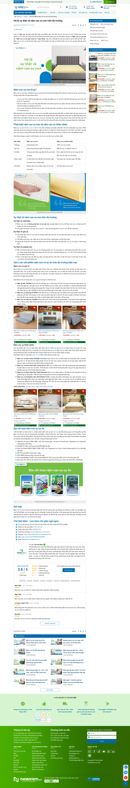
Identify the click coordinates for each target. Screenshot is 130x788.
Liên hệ (106, 12)
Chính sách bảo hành (38, 758)
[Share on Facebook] (78, 25)
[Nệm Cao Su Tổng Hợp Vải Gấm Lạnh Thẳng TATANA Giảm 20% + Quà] (50, 317)
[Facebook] (94, 751)
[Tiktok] (99, 751)
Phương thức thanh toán (39, 765)
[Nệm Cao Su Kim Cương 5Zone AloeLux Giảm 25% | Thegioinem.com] (93, 88)
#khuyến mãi (94, 24)
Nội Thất (16, 762)
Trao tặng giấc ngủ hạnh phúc (59, 738)
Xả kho (16, 765)
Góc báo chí (83, 12)
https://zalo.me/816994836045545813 (33, 537)
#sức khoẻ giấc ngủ (107, 24)
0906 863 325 (37, 529)
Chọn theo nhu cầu (20, 751)
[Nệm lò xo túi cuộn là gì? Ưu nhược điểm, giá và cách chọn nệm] (19, 642)
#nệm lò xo (104, 40)
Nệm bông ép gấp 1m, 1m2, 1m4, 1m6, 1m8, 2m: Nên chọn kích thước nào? (37, 671)
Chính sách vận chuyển (110, 7)
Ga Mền (16, 756)
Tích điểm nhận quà (56, 740)
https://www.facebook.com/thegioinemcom (37, 534)
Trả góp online (90, 7)
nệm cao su (36, 355)
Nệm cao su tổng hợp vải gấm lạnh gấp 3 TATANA (73, 331)
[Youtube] (104, 751)
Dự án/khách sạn (95, 12)
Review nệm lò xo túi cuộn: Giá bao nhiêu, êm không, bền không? (73, 641)
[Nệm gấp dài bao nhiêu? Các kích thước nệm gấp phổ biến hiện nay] (56, 672)
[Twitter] (89, 755)
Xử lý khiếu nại (36, 751)
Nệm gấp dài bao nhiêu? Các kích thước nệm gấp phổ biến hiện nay (74, 671)
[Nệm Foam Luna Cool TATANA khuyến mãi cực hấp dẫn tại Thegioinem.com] (93, 109)
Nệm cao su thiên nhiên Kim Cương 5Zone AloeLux (106, 86)
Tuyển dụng (54, 753)
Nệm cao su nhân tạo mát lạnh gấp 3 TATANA (25, 331)
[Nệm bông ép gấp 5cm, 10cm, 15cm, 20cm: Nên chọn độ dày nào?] (56, 652)
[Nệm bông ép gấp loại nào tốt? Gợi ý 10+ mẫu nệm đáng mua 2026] (56, 662)
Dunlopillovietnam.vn (75, 751)
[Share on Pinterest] (85, 25)
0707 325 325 (38, 527)
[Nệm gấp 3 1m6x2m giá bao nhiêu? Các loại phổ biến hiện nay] (56, 681)
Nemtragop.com (74, 753)
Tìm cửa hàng (73, 7)
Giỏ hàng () (110, 2)
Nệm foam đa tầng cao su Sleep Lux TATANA (106, 65)
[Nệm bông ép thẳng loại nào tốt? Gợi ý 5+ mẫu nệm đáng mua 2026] (19, 681)
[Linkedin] (113, 751)
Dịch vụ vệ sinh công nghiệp (20, 768)
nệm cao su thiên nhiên (34, 128)
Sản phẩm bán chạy (20, 772)
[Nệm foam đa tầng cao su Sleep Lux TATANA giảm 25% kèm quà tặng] (93, 67)
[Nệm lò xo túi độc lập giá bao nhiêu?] (19, 652)
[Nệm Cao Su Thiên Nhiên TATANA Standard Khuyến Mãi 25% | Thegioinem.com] (50, 401)
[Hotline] (126, 778)
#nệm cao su (94, 40)
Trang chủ (19, 16)
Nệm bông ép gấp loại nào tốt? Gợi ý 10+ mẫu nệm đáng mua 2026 (73, 661)
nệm (54, 432)
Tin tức (52, 12)
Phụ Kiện (16, 760)
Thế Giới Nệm (30, 25)
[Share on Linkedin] (83, 25)
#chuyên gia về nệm (96, 30)
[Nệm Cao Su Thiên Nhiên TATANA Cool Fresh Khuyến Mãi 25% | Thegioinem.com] (25, 401)
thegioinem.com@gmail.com (31, 539)
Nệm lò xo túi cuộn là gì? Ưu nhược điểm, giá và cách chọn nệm (36, 641)
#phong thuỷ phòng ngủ (97, 27)
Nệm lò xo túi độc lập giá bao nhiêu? (35, 651)
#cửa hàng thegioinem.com (98, 37)
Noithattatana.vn (74, 758)
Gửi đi (102, 741)
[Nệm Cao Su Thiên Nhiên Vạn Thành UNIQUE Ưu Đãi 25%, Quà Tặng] (74, 401)
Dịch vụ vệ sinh (63, 12)
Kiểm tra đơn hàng (38, 769)
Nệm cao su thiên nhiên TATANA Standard (48, 415)
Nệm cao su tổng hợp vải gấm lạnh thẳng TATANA (49, 331)
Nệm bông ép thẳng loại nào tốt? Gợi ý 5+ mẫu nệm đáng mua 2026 (37, 681)
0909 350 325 (97, 2)
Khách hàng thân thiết (39, 753)
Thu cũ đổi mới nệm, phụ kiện (59, 735)
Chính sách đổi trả (37, 762)
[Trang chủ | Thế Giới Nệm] (24, 7)
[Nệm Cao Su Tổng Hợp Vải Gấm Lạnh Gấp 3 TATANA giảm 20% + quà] (74, 317)
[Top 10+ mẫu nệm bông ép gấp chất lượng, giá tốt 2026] (19, 662)
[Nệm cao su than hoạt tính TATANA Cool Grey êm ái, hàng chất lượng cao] (93, 56)
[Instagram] (108, 751)
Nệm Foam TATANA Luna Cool (106, 107)
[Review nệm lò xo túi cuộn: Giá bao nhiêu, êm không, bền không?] (56, 642)
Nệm (15, 753)
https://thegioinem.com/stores (40, 532)
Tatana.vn (72, 756)
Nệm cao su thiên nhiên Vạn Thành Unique (73, 415)
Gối (15, 758)
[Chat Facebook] (126, 773)
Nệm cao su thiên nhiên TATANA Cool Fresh (25, 415)
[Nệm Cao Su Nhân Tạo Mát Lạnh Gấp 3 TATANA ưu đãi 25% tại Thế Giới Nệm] (25, 317)
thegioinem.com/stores (33, 742)
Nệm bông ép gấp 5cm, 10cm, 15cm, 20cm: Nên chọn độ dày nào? (73, 651)
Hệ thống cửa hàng (57, 758)
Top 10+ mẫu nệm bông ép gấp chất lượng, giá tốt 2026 (36, 661)
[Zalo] (89, 751)
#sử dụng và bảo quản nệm (98, 34)
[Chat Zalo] (126, 767)
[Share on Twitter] (80, 25)
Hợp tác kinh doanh (38, 756)
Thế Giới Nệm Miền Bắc (76, 760)
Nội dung (19, 29)
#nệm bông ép (94, 43)
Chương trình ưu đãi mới (58, 733)
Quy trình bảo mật (37, 767)
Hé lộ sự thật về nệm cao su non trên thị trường (43, 16)
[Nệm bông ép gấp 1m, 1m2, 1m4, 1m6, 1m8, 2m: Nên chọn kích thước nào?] (19, 672)
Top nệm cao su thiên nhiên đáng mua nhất (39, 386)
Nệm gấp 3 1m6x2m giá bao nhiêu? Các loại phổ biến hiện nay (73, 681)
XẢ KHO (74, 12)
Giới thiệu (53, 751)
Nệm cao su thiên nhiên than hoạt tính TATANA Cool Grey (107, 54)
